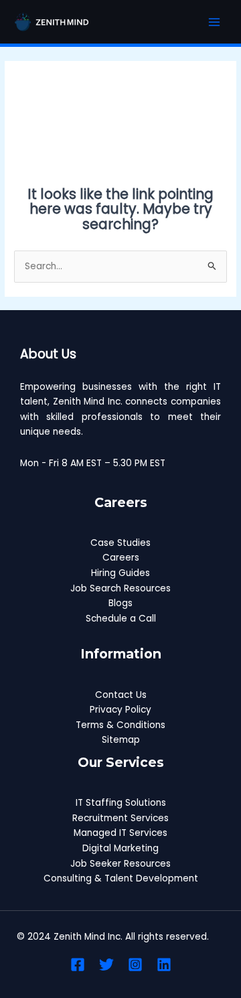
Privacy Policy (120, 709)
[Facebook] (77, 964)
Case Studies (120, 543)
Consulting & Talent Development (121, 878)
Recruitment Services (120, 818)
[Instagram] (135, 964)
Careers (120, 557)
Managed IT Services (120, 833)
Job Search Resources (120, 588)
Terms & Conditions (120, 725)
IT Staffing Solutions (121, 802)
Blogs (120, 603)
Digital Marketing (120, 848)
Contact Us (121, 695)
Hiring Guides (120, 573)
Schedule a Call (121, 618)
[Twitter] (106, 964)
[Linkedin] (164, 964)
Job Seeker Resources (120, 863)
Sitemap (121, 739)
